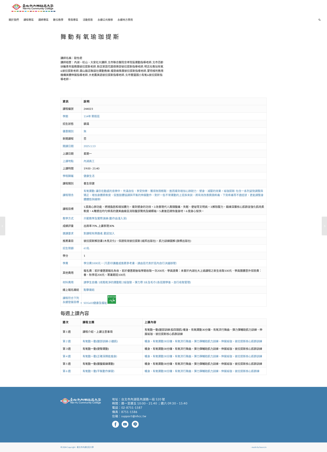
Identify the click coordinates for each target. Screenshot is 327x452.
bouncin (263, 447)
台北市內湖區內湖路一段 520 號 (143, 399)
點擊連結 (89, 289)
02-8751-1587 (131, 407)
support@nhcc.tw (133, 416)
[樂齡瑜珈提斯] (2, 226)
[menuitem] (13, 19)
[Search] (318, 19)
